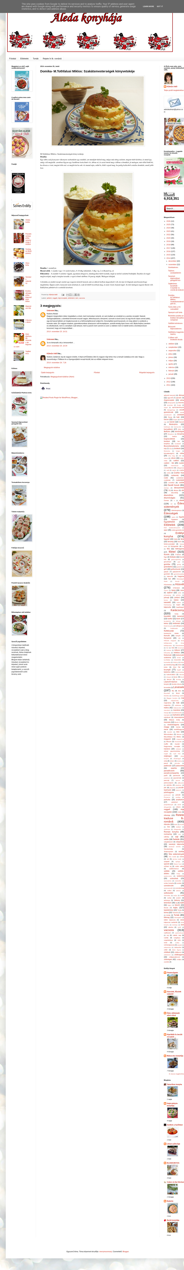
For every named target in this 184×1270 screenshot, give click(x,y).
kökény (175, 662)
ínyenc (166, 590)
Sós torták (172, 856)
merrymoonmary (105, 1252)
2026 (168, 221)
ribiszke (167, 824)
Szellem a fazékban (175, 1125)
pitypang (172, 787)
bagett (175, 419)
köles (182, 662)
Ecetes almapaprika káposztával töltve (28, 296)
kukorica (167, 672)
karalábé (167, 616)
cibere (166, 458)
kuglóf (179, 670)
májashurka (175, 700)
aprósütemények (178, 407)
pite (165, 787)
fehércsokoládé (169, 544)
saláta (166, 839)
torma (166, 913)
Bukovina (167, 451)
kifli (179, 638)
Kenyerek (167, 638)
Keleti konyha (168, 626)
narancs (167, 749)
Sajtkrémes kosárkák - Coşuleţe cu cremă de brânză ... (176, 288)
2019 (168, 241)
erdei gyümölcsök (178, 530)
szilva (169, 890)
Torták (36, 58)
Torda (179, 910)
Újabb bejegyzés (47, 373)
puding (178, 797)
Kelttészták (169, 631)
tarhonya (167, 900)
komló (179, 657)
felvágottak (174, 546)
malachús (167, 705)
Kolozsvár (168, 655)
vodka (177, 942)
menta (178, 727)
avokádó (180, 415)
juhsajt (166, 598)
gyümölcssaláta (179, 574)
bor (179, 441)
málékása (178, 705)
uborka (170, 927)
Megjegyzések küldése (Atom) (62, 377)
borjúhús (167, 443)
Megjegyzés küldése (52, 368)
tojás (175, 907)
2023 (168, 231)
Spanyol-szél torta (175, 312)
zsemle (166, 962)
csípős (181, 470)
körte (165, 667)
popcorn (178, 790)
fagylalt (166, 539)
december (172, 261)
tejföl (182, 903)
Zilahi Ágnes (176, 950)
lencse (169, 679)
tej (176, 903)
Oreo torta (27, 264)
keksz (166, 623)
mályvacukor (177, 708)
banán (172, 422)
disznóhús (168, 495)
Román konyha (171, 832)
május (171, 361)
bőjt (170, 448)
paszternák (177, 778)
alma (182, 400)
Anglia (179, 405)
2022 (168, 235)
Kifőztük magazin (170, 640)
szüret (178, 898)
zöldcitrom (167, 955)
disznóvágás (169, 498)
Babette (170, 1201)
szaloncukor (168, 876)
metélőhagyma (179, 729)
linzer (178, 693)
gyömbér (167, 574)
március (171, 367)
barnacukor (177, 427)
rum (179, 834)
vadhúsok (167, 933)
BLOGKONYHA (173, 1163)
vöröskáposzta (169, 945)
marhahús (176, 715)
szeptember (173, 347)
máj (182, 698)
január (171, 374)
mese (166, 729)
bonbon (167, 441)
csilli (167, 470)
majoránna (167, 703)
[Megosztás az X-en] (73, 294)
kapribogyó (180, 607)
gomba (167, 564)
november (172, 265)
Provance (167, 797)
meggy (166, 727)
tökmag (167, 917)
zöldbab (167, 952)
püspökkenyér (168, 804)
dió (183, 490)
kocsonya (181, 648)
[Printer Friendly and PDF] (45, 391)
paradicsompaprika (171, 773)
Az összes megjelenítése (176, 1074)
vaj (168, 935)
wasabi (179, 945)
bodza (174, 436)
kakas (176, 600)
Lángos (168, 677)
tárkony (177, 900)
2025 (168, 225)
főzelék (166, 555)
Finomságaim (172, 973)
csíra (168, 473)
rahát (179, 804)
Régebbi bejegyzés (147, 373)
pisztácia (178, 785)
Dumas (166, 500)
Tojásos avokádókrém (174, 272)
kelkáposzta (180, 626)
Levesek (178, 687)
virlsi (179, 940)
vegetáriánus (168, 940)
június (171, 357)
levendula (167, 687)
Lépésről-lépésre (170, 682)
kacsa (166, 600)
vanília (166, 938)
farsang (171, 542)
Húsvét (179, 584)
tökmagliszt (178, 917)
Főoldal (12, 58)
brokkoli (177, 448)
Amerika (181, 402)
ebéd (181, 500)
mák (177, 703)
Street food (178, 864)
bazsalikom (168, 429)
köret (179, 665)
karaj (176, 614)
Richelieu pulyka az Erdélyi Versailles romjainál (176, 318)
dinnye (176, 490)
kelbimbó (176, 623)
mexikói (169, 732)
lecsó (182, 677)
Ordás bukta (27, 221)
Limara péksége (173, 1144)
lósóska (166, 695)
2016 (168, 251)
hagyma (181, 576)
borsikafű (178, 443)
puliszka (167, 800)
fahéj (175, 539)
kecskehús (167, 621)
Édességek (171, 513)
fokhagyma (179, 549)
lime (179, 691)
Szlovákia (167, 895)
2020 (168, 238)
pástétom (167, 778)
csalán (181, 463)
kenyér (178, 636)
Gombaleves (173, 267)
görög (179, 564)
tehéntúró (71, 298)
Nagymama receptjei (172, 746)
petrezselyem (168, 783)
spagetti (166, 861)
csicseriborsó (168, 468)
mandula (176, 710)
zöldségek (168, 959)
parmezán (176, 775)
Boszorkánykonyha (171, 446)
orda (165, 761)
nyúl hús (176, 753)
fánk (182, 539)
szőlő (182, 895)
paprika (174, 768)
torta (182, 912)
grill (165, 569)
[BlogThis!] (70, 294)
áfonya (181, 395)
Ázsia (170, 417)
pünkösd (174, 802)
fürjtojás (173, 557)
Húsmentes (168, 584)
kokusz (168, 650)
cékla (182, 453)
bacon (166, 419)
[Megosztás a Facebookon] (75, 294)
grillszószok (175, 569)
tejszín (177, 905)
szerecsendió (168, 888)
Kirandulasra (180, 645)
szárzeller (178, 881)
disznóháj (174, 493)
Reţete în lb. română (52, 58)
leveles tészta (177, 684)
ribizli (175, 824)
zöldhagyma (179, 955)
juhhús (178, 595)
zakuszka (177, 947)
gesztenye (167, 562)
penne (178, 780)
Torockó (175, 912)
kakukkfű (167, 602)
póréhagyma (169, 792)
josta (179, 593)
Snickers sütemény (28, 280)
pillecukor (181, 783)
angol (166, 407)
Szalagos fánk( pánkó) (28, 251)
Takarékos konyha (174, 1084)
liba (173, 691)
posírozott (167, 795)
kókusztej (167, 652)
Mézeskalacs (168, 734)
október (171, 344)
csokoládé (180, 480)
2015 (168, 255)
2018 (168, 245)
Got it (160, 6)
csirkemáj (175, 475)
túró (76, 298)
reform (178, 807)
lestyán (166, 684)
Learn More (148, 6)
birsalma (180, 434)
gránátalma (168, 567)
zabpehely (167, 947)
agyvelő (170, 398)
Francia (178, 554)
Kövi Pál (176, 667)
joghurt (169, 593)
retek (180, 812)
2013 (168, 378)
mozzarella (178, 741)
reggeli (54, 298)
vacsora (82, 298)
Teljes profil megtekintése (174, 90)
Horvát (177, 581)
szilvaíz (178, 890)
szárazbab (174, 878)
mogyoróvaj (180, 739)
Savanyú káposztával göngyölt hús (174, 278)
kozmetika (167, 662)
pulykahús (180, 800)
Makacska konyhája (175, 1056)
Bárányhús (173, 424)
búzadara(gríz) (169, 453)
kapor (178, 605)
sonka (181, 851)
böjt (165, 448)
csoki (166, 478)
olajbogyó (168, 756)
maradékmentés (176, 712)
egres (173, 517)
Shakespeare (168, 851)
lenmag (178, 679)
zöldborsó (178, 952)
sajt (176, 836)
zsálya (179, 959)
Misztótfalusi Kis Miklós (172, 737)
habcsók (170, 576)
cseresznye (174, 465)
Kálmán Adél (52, 354)
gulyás (166, 571)
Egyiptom (174, 519)
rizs (168, 827)
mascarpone (179, 717)
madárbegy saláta (178, 695)
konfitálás (167, 660)
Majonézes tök (28, 307)
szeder (179, 883)
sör (168, 859)
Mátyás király (174, 720)
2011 (168, 385)
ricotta (182, 824)
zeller (166, 950)
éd (171, 504)
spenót (166, 864)
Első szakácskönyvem (172, 527)
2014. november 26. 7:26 (56, 363)
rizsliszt (178, 827)
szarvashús (167, 881)
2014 (168, 258)
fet (183, 546)
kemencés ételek (171, 633)
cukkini (176, 461)
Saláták (176, 839)
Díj (169, 490)
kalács (179, 602)
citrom (173, 458)
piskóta (169, 785)
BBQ (179, 429)
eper (165, 530)
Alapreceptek (169, 400)
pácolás (177, 763)
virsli (165, 942)
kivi (167, 648)
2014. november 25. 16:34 (57, 346)
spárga (178, 861)
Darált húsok (174, 485)
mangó (166, 712)
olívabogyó (177, 758)
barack (181, 422)
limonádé (167, 693)
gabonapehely (176, 559)
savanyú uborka (175, 846)
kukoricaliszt (171, 674)
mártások (167, 717)
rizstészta (167, 829)
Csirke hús (179, 473)
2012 (168, 382)
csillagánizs (180, 468)
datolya (166, 488)
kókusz (177, 650)
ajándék (178, 398)
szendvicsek (169, 886)
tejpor (169, 905)
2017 (168, 248)
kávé (178, 619)
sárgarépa (180, 842)
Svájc (178, 873)
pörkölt (178, 795)
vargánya (177, 938)
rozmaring (168, 834)
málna (166, 708)
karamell (180, 616)
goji (179, 562)
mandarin (167, 710)
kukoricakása (179, 672)
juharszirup (167, 595)
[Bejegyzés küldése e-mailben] (63, 294)
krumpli (167, 669)
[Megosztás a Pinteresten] (78, 294)
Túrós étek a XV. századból (174, 308)
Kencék (167, 636)
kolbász (177, 653)
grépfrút (179, 567)
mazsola (167, 722)
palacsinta (180, 766)
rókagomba (177, 829)
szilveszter (168, 893)
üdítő (179, 927)
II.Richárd (176, 588)
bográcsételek (169, 439)
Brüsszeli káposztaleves (175, 328)
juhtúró (49, 298)
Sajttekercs (28, 352)
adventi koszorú (169, 395)
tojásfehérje (168, 910)
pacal (166, 763)
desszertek (179, 487)
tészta (166, 908)
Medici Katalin (179, 722)
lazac (176, 677)
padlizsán (167, 766)
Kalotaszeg (167, 605)
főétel (172, 551)
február (171, 371)
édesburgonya (176, 510)
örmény (179, 761)
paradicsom (169, 770)
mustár (177, 744)
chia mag (171, 456)
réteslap (167, 815)
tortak (168, 915)
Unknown (50, 311)
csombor (171, 482)
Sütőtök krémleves (175, 323)
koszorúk (177, 660)
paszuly (166, 780)
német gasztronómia (172, 751)
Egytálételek (169, 522)
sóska (182, 856)
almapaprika (171, 402)
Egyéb (181, 517)
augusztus (172, 351)
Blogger (126, 1252)
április (171, 364)
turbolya (175, 925)
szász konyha (169, 883)
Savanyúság (168, 849)
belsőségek (179, 432)
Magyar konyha (172, 698)
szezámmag (179, 888)
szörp (169, 898)
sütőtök (166, 871)
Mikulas (179, 734)
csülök (181, 483)
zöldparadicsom (174, 957)
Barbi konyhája (173, 1220)
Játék (182, 590)
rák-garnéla (167, 807)
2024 (168, 228)
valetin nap (177, 935)
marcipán (167, 715)
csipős (174, 470)
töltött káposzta (170, 920)
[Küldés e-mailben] (67, 294)
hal (169, 579)
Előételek (24, 58)
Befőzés (167, 432)
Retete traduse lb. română (174, 818)
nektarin (178, 749)
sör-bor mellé (177, 859)
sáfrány (166, 837)
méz (178, 732)
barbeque (167, 427)
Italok (173, 590)
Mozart (168, 741)
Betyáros (171, 434)
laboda (181, 674)
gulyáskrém (177, 571)
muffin (166, 744)
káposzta (167, 607)
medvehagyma (173, 725)
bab (178, 417)
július (170, 354)
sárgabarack (168, 842)
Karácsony (177, 610)
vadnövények (179, 933)
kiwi (173, 648)
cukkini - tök (169, 463)
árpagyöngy (171, 410)
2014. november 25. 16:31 (57, 332)
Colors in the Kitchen (175, 1182)
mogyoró (167, 739)
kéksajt (178, 621)
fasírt (179, 541)
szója (175, 895)
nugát (166, 753)
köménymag (170, 665)
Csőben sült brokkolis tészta (175, 339)
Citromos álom (28, 321)
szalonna (180, 876)
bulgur (178, 451)
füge (165, 557)
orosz (172, 761)
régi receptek (62, 298)
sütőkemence (174, 869)
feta (168, 549)
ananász (170, 405)
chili (180, 456)
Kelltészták (174, 628)
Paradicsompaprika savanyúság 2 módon (28, 239)
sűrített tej (167, 866)
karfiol (170, 619)
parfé (165, 775)
